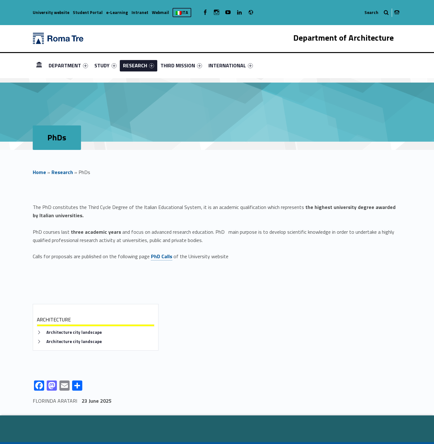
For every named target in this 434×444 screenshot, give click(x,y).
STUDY (102, 65)
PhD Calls (161, 256)
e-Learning (117, 12)
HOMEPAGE (39, 65)
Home (39, 172)
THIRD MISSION (177, 65)
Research (62, 172)
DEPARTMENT (65, 65)
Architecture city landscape (74, 332)
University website (51, 12)
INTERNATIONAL (227, 65)
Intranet (140, 12)
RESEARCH (135, 65)
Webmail (160, 12)
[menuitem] (39, 65)
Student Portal (88, 12)
